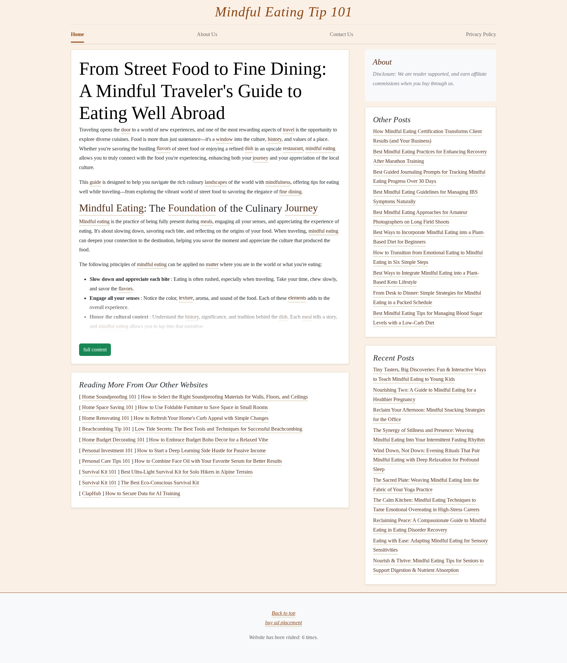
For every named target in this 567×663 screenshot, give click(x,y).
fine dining (290, 191)
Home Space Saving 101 (108, 407)
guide (95, 182)
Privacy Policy (481, 34)
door (126, 129)
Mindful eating (94, 221)
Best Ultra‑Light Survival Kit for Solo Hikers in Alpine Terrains (187, 472)
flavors (164, 148)
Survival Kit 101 (99, 472)
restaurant (293, 148)
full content (95, 349)
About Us (207, 34)
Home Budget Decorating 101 (113, 439)
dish (249, 148)
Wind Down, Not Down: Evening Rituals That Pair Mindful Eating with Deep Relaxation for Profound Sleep (426, 460)
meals (206, 221)
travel (288, 129)
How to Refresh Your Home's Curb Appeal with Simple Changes (201, 418)
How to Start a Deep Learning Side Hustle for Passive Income (201, 450)
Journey (301, 208)
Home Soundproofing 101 (109, 397)
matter (212, 264)
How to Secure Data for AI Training (142, 493)
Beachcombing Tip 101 (106, 429)
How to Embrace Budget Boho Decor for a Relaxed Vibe (208, 439)
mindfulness (277, 182)
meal (307, 317)
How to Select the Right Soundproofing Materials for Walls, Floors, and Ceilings (224, 397)
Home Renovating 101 (105, 418)
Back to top (283, 613)
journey (260, 158)
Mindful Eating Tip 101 (283, 11)
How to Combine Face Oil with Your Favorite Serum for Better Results (208, 461)
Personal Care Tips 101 (106, 461)
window (224, 139)
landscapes (216, 182)
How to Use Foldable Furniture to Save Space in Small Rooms (203, 407)
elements (297, 298)
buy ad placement (283, 622)
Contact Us (341, 34)
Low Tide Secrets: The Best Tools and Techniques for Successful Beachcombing (218, 429)
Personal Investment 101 (107, 450)
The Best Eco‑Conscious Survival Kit (160, 482)
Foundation (192, 208)
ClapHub (91, 493)
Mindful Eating (111, 208)
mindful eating (320, 148)
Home (77, 34)
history (275, 139)
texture (186, 298)
